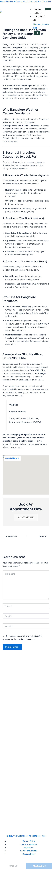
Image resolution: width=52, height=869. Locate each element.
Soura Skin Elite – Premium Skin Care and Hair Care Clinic (25, 1)
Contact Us (39, 18)
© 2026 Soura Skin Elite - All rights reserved (26, 836)
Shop (38, 13)
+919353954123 (26, 517)
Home (38, 9)
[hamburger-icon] (48, 9)
